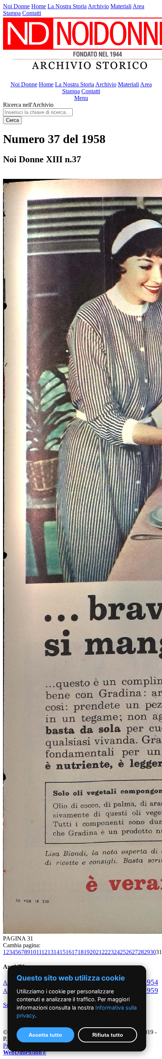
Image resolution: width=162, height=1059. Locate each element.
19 (87, 952)
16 (69, 952)
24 (117, 952)
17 (75, 952)
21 (99, 952)
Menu (81, 98)
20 (93, 952)
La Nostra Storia (67, 6)
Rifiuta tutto (107, 1035)
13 (50, 952)
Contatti (31, 13)
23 (111, 952)
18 (81, 952)
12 (44, 952)
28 (141, 952)
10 (33, 952)
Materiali (120, 6)
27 (135, 952)
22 (105, 952)
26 (129, 952)
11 (38, 952)
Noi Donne (16, 6)
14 (56, 952)
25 (123, 952)
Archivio (98, 6)
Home (38, 6)
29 (147, 952)
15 (63, 952)
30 (153, 952)
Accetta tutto (45, 1035)
